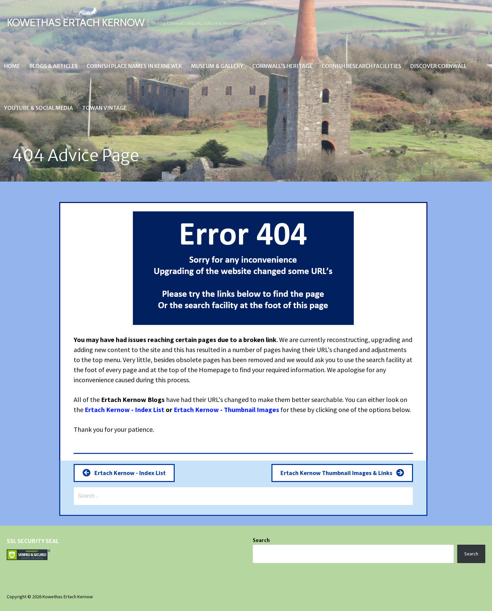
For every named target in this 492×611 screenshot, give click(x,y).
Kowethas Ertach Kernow (75, 22)
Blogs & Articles (53, 66)
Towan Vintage (104, 108)
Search (261, 540)
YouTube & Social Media (38, 108)
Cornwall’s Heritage (282, 66)
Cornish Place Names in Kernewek (134, 66)
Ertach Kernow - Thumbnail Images (226, 409)
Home (12, 66)
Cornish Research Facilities (361, 66)
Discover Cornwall (438, 66)
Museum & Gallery (217, 66)
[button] (124, 473)
